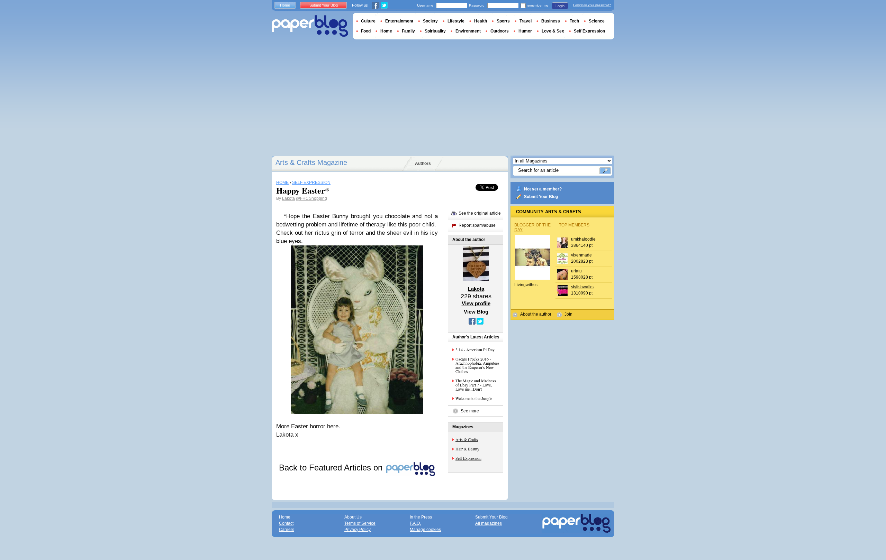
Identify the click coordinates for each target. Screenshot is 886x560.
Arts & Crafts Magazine (311, 162)
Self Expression (468, 458)
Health (480, 21)
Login (559, 6)
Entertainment (399, 21)
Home (285, 5)
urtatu (576, 271)
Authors (423, 163)
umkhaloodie (583, 239)
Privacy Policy (357, 529)
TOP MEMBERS (574, 225)
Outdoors (499, 31)
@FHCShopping (311, 198)
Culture (368, 21)
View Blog (476, 312)
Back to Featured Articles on (332, 467)
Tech (574, 21)
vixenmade (581, 255)
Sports (503, 21)
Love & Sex (553, 31)
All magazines (488, 523)
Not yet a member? (543, 189)
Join (568, 314)
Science (597, 21)
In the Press (421, 517)
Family (408, 31)
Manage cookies (425, 529)
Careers (286, 529)
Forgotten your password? (592, 5)
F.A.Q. (415, 523)
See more (470, 411)
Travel (525, 21)
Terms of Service (360, 523)
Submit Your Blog (541, 196)
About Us (353, 517)
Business (550, 21)
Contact (286, 523)
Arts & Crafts (466, 439)
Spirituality (435, 31)
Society (430, 21)
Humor (525, 31)
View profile (476, 303)
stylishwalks (582, 286)
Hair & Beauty (467, 448)
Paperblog (310, 26)
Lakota (288, 198)
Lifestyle (455, 21)
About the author (535, 314)
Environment (468, 31)
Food (366, 31)
